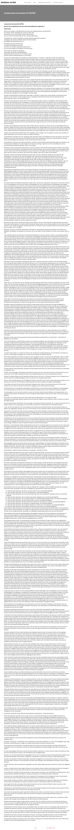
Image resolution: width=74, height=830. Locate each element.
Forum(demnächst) (58, 2)
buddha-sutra (8, 2)
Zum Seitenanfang (51, 828)
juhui (36, 828)
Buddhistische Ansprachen (44, 2)
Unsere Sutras (27, 2)
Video (34, 2)
